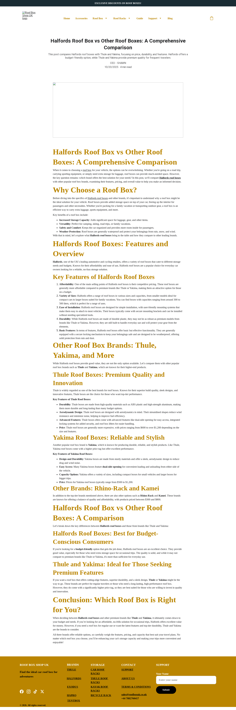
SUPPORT (127, 669)
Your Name (162, 673)
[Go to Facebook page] (22, 691)
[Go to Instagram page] (29, 691)
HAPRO (71, 695)
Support (152, 18)
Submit (166, 690)
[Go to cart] (212, 18)
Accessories (81, 18)
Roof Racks (119, 18)
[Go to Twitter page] (42, 691)
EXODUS (72, 686)
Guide (139, 18)
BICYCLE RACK (101, 695)
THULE (71, 669)
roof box (87, 170)
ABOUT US (128, 678)
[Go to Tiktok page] (35, 691)
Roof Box (98, 18)
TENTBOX (73, 700)
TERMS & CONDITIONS (136, 686)
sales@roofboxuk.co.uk (134, 694)
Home (67, 18)
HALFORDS (74, 678)
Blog (170, 18)
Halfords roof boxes (170, 177)
